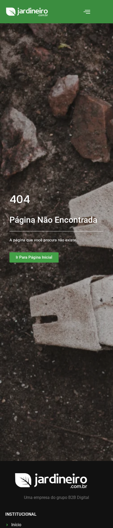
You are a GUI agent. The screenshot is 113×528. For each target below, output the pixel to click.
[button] (87, 12)
